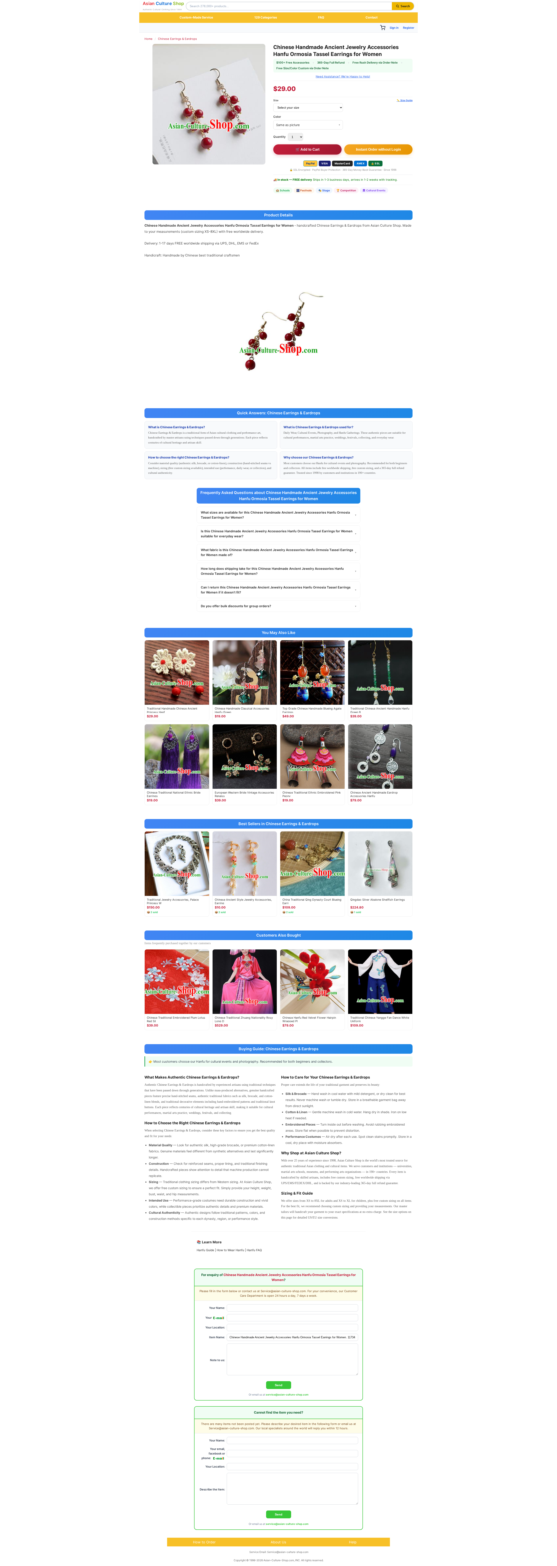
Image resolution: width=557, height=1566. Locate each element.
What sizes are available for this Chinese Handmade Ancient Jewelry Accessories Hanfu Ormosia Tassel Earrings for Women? (278, 515)
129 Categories (265, 17)
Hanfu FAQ (254, 1250)
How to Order (204, 1542)
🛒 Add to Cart (307, 149)
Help (353, 1542)
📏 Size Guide (405, 100)
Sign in (394, 27)
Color (277, 116)
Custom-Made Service (196, 17)
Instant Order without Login (378, 149)
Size (275, 100)
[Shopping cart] (383, 27)
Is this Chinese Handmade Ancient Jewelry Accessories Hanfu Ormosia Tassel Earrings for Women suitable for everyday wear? (278, 533)
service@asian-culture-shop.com (287, 1394)
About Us (278, 1542)
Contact (371, 17)
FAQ (321, 17)
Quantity (279, 136)
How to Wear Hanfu (230, 1250)
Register (408, 27)
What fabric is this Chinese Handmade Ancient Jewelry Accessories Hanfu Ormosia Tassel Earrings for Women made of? (278, 552)
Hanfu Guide (205, 1250)
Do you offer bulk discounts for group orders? (278, 606)
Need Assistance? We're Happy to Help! (343, 76)
